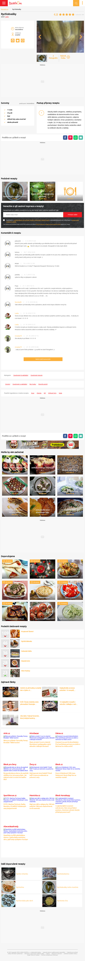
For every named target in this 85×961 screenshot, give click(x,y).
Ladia (7, 17)
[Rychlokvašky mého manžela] (49, 887)
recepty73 (18, 336)
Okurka (39, 393)
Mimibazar (34, 733)
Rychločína (20, 887)
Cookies (48, 953)
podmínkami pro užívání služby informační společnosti (32, 220)
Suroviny (5, 103)
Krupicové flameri (27, 631)
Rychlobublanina (63, 874)
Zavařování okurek (36, 375)
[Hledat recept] (76, 3)
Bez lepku (33, 384)
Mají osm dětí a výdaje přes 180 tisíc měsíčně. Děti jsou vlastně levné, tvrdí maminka (42, 806)
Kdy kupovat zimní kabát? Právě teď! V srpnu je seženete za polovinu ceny (41, 775)
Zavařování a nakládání (20, 384)
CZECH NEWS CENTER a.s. (23, 952)
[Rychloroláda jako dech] (8, 900)
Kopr (32, 393)
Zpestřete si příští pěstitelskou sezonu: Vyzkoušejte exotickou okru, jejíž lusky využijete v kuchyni (16, 837)
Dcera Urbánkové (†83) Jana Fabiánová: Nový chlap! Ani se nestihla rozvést (65, 775)
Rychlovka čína (62, 901)
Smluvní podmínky (40, 224)
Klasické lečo (25, 661)
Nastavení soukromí (57, 953)
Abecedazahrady (11, 826)
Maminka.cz (35, 795)
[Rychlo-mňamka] (8, 873)
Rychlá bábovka (26, 641)
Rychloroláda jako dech (24, 901)
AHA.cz (7, 733)
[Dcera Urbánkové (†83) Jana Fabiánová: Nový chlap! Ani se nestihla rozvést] (68, 768)
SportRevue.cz (10, 795)
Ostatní (7, 384)
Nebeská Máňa (26, 651)
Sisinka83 (18, 302)
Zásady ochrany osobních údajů (53, 224)
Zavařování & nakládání (20, 375)
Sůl (45, 393)
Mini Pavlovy (25, 671)
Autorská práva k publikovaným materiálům (54, 952)
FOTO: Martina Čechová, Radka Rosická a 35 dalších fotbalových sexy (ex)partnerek (15, 806)
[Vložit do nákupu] (17, 40)
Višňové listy (52, 393)
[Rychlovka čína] (49, 900)
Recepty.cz (4, 9)
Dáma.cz (59, 733)
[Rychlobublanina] (49, 873)
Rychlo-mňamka (22, 874)
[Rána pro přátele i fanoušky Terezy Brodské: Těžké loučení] (16, 736)
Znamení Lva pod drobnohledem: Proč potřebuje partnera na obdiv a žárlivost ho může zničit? (67, 744)
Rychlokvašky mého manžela (67, 887)
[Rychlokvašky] (60, 52)
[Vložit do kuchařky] (13, 40)
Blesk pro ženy (10, 764)
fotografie (53, 57)
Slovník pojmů (42, 384)
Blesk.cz (59, 764)
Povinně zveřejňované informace (49, 955)
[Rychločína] (8, 887)
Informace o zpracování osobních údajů (34, 953)
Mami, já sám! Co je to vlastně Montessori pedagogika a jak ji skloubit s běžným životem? (40, 744)
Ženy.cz (33, 764)
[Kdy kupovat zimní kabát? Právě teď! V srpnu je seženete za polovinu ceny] (42, 768)
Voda (60, 393)
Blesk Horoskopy (62, 795)
